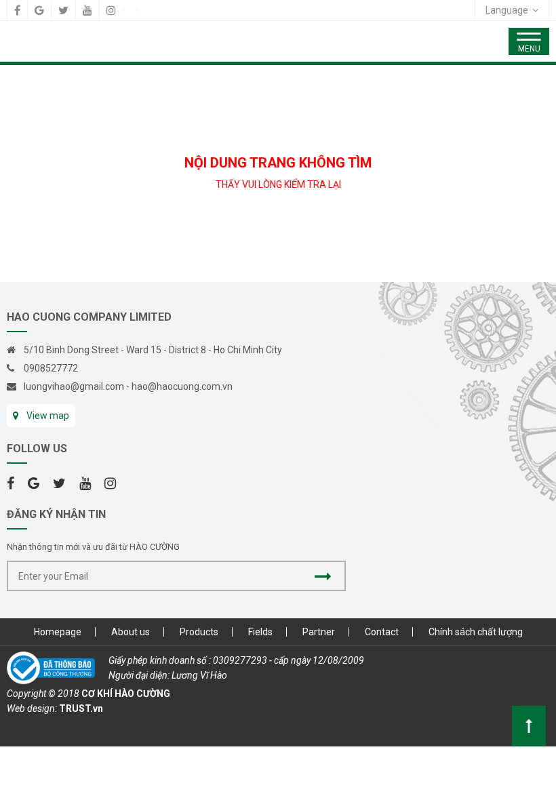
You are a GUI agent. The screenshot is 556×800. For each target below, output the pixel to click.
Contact (382, 632)
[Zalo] (130, 10)
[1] (323, 576)
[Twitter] (63, 10)
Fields (260, 632)
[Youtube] (87, 10)
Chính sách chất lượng (476, 632)
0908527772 (51, 368)
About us (130, 632)
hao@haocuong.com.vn (182, 386)
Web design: (32, 708)
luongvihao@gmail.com (74, 386)
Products (199, 632)
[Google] (39, 10)
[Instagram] (111, 10)
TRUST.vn (81, 708)
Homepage (57, 632)
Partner (318, 632)
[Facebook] (17, 10)
